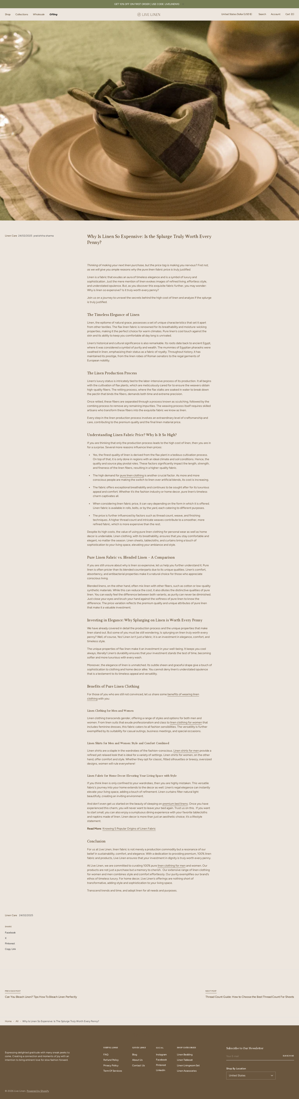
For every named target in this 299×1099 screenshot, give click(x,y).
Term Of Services (112, 1070)
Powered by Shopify (38, 1091)
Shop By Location (236, 1068)
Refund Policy (111, 1059)
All (17, 1021)
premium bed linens (175, 803)
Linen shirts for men (186, 750)
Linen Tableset (185, 1059)
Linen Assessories (186, 1070)
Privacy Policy (111, 1065)
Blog (134, 1054)
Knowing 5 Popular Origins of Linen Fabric (129, 828)
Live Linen (19, 1091)
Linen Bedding (184, 1054)
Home (8, 1021)
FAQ (105, 1054)
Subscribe (288, 1056)
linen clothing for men (172, 865)
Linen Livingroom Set (188, 1065)
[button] (236, 14)
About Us (137, 1059)
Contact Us (138, 1065)
